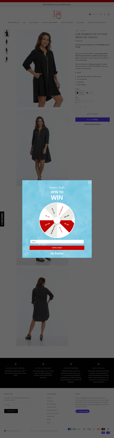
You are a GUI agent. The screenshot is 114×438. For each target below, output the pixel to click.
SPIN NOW (57, 248)
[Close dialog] (89, 182)
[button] (2, 219)
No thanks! (57, 253)
